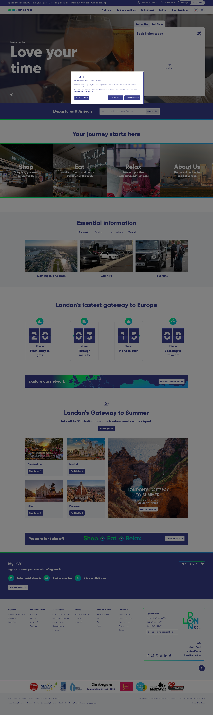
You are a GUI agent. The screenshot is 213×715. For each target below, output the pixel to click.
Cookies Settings (82, 97)
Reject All (115, 97)
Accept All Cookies (132, 97)
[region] (107, 87)
